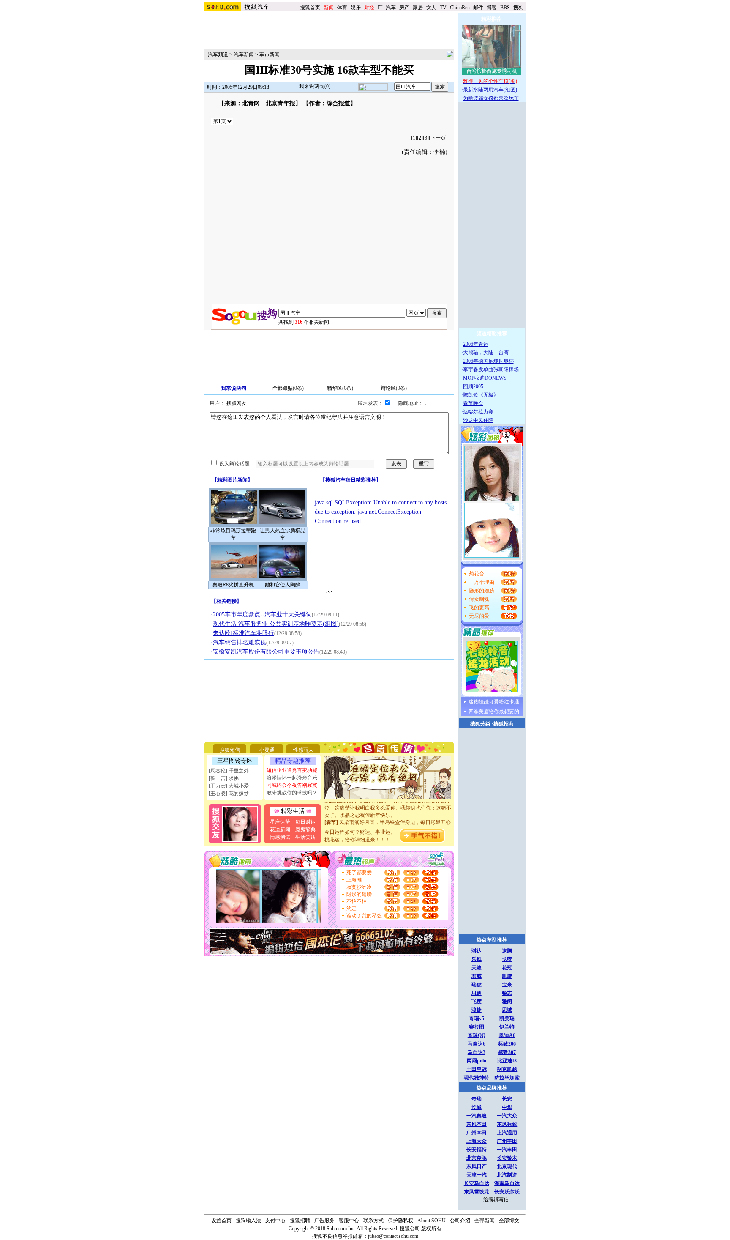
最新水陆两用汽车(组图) (490, 90)
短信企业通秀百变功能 (292, 770)
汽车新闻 (244, 54)
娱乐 (356, 8)
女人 (431, 8)
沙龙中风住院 (478, 420)
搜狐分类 (480, 724)
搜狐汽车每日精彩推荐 (350, 480)
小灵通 (267, 750)
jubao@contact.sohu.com (393, 1236)
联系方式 (373, 1221)
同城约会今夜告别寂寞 (292, 785)
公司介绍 (460, 1221)
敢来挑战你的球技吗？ (292, 793)
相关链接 (226, 601)
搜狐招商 (503, 724)
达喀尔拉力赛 (478, 412)
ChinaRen (460, 8)
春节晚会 (473, 403)
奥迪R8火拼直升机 (233, 585)
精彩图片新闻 (232, 480)
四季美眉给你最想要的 (494, 711)
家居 (418, 8)
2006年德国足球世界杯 (488, 361)
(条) (288, 388)
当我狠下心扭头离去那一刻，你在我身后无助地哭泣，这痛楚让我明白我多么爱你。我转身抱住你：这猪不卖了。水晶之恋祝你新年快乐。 (387, 802)
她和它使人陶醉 (282, 585)
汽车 (391, 8)
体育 (342, 8)
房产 (404, 8)
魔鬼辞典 (305, 829)
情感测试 (280, 837)
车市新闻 (269, 54)
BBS (505, 8)
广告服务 (324, 1221)
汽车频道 (218, 54)
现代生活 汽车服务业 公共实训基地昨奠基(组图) (276, 624)
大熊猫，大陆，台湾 (486, 353)
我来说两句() (314, 86)
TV (443, 8)
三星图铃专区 (235, 761)
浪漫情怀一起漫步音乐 (292, 778)
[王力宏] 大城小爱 (229, 786)
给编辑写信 (496, 1199)
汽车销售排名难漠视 (239, 642)
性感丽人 (303, 750)
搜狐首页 (310, 8)
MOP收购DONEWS (485, 378)
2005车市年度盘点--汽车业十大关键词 (262, 614)
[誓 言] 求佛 (224, 778)
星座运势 (280, 822)
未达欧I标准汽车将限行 (243, 633)
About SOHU (431, 1221)
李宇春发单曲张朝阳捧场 (491, 369)
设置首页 (221, 1221)
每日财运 (305, 822)
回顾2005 (473, 386)
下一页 (438, 138)
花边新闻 (280, 829)
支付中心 (275, 1221)
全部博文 (509, 1221)
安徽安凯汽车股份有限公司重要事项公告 (266, 652)
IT (380, 8)
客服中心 (349, 1221)
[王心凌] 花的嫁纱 (229, 794)
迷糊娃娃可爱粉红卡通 (494, 702)
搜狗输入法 (248, 1221)
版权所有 (431, 1229)
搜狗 (519, 8)
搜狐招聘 (300, 1221)
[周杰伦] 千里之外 (229, 771)
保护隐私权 (400, 1221)
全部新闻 (484, 1221)
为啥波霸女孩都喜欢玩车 (491, 98)
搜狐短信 (230, 750)
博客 (492, 8)
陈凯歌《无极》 (480, 395)
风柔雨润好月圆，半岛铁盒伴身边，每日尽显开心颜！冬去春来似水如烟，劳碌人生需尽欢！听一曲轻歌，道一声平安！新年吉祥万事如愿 (387, 823)
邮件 (478, 8)
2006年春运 (475, 344)
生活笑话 (305, 837)
